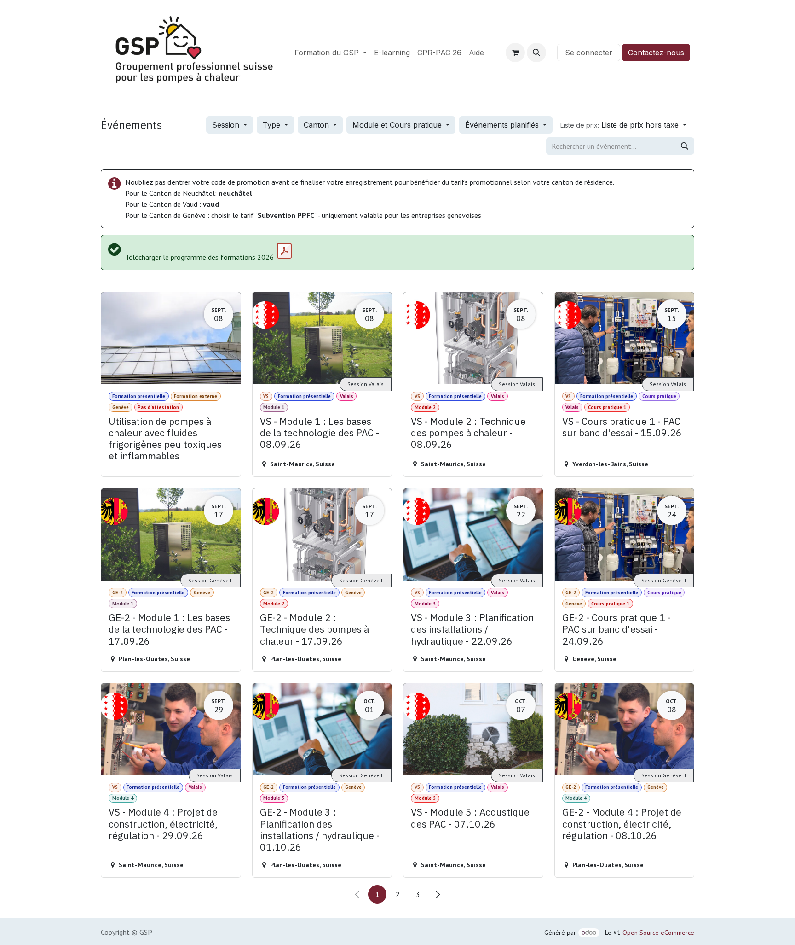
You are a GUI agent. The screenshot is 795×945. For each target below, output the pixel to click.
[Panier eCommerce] (515, 52)
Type (272, 124)
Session (227, 124)
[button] (536, 52)
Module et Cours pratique (398, 124)
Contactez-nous (656, 52)
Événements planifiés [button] (503, 124)
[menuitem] (330, 52)
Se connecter (588, 52)
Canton (317, 124)
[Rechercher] (684, 146)
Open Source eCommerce (658, 932)
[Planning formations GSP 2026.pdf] (284, 251)
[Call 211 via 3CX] (551, 52)
